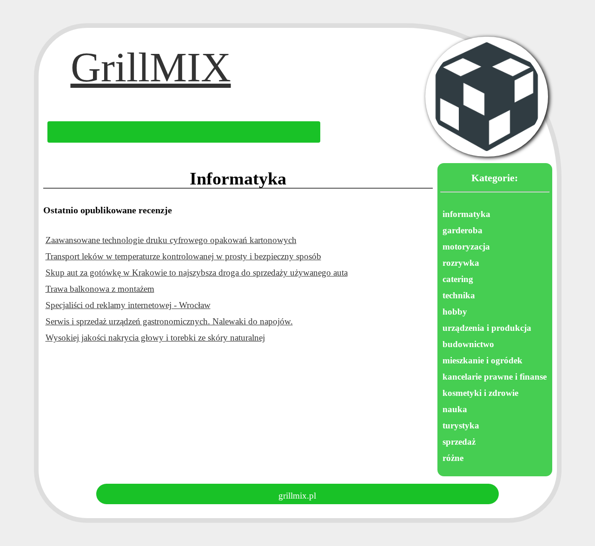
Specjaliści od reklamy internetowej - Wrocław (128, 305)
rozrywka (461, 263)
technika (459, 295)
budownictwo (468, 344)
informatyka (466, 214)
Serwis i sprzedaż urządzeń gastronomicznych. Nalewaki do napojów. (169, 321)
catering (458, 279)
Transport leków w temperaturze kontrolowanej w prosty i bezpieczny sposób (183, 256)
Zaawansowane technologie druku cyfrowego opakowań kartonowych (171, 240)
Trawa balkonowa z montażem (100, 289)
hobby (455, 311)
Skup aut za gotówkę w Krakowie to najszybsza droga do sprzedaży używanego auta (197, 272)
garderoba (463, 230)
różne (453, 458)
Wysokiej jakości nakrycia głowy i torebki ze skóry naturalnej (155, 337)
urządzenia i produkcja (487, 328)
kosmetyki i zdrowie (480, 393)
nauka (455, 409)
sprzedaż (459, 442)
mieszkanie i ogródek (482, 360)
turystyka (461, 425)
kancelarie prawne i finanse (495, 377)
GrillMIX (151, 75)
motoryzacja (466, 246)
